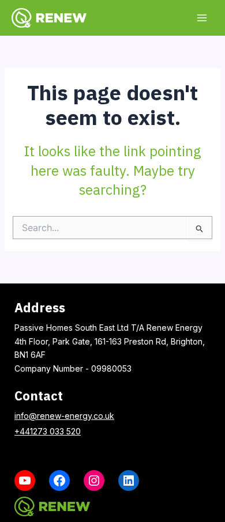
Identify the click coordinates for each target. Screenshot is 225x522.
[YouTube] (24, 480)
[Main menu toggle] (201, 17)
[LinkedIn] (128, 480)
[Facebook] (59, 480)
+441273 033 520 (47, 431)
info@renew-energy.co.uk (64, 416)
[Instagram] (94, 480)
